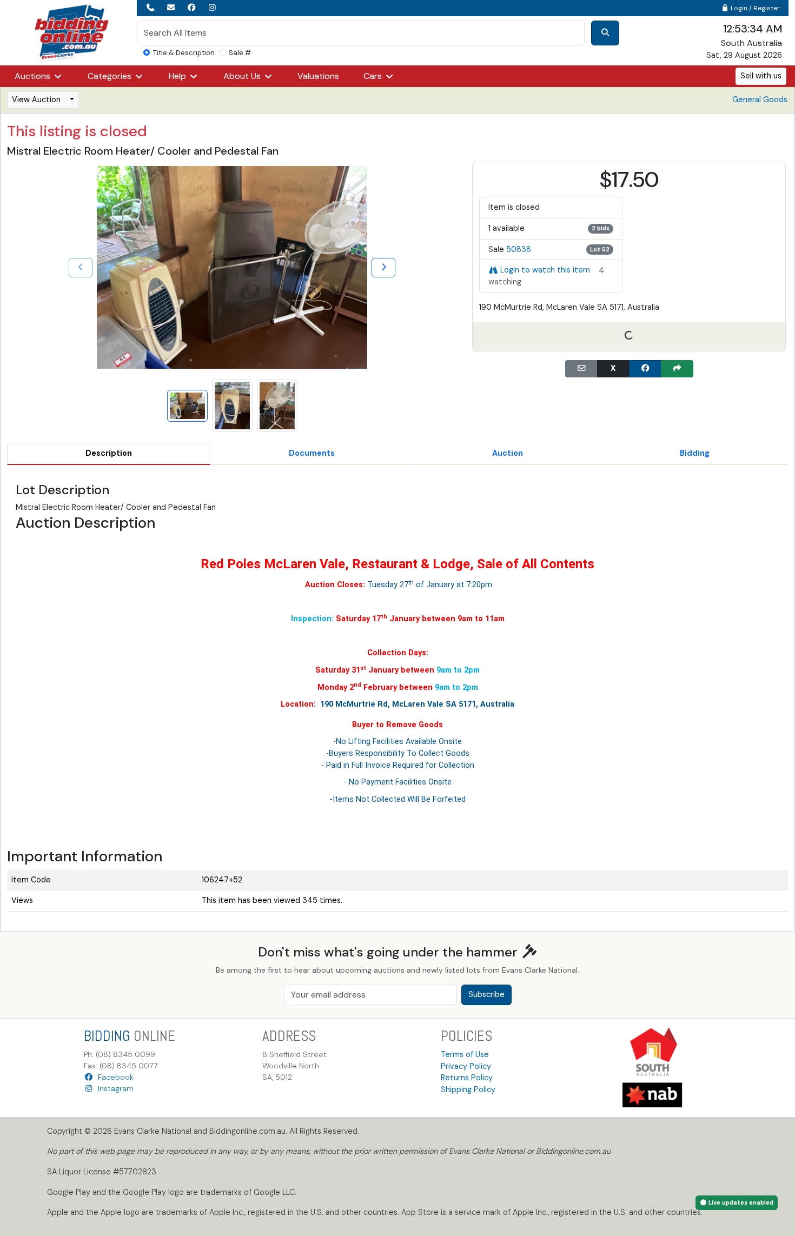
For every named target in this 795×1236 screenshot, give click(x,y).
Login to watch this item (545, 270)
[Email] (581, 368)
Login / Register (754, 8)
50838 (518, 249)
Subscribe (486, 994)
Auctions (33, 76)
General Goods (759, 99)
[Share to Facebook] (645, 368)
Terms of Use (465, 1054)
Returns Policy (467, 1077)
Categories (111, 76)
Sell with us (760, 76)
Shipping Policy (468, 1089)
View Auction (36, 99)
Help (178, 76)
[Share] (677, 368)
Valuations (318, 76)
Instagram (114, 1088)
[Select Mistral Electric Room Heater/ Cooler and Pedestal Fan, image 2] (232, 405)
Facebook (114, 1077)
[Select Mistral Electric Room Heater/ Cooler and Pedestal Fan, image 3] (277, 405)
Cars (373, 76)
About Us (243, 76)
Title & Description (184, 52)
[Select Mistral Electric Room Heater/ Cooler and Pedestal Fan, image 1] (187, 405)
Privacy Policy (466, 1066)
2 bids (601, 228)
